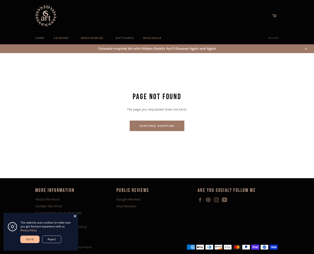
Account (274, 37)
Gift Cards (125, 38)
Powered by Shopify (79, 247)
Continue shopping (156, 125)
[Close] (75, 216)
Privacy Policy (29, 230)
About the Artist (47, 199)
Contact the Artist (48, 206)
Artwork (62, 38)
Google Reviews (128, 199)
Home (39, 38)
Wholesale (152, 38)
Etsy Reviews (126, 206)
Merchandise (92, 38)
